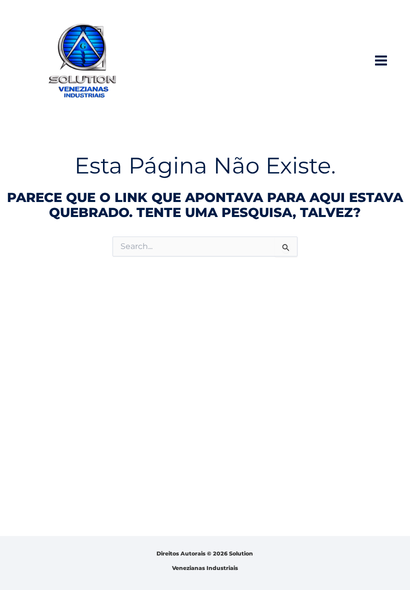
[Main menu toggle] (381, 61)
